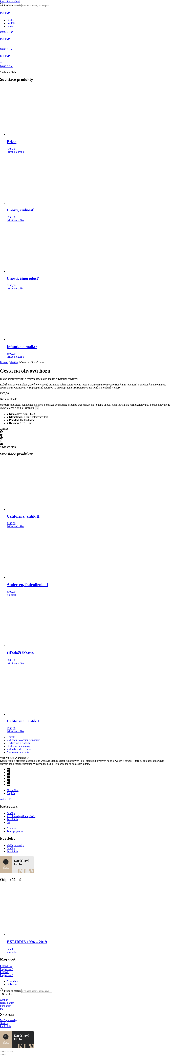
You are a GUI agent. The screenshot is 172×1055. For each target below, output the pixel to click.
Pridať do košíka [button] (15, 151)
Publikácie (5, 1026)
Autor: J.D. (6, 799)
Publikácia (5, 1005)
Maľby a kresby (8, 1020)
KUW (5, 13)
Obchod (9, 994)
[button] (86, 431)
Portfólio (9, 1014)
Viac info (11, 594)
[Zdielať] (8, 1051)
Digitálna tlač (7, 1002)
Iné (1, 1008)
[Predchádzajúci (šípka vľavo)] (1, 1054)
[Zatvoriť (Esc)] (11, 1051)
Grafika (4, 999)
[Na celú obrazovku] (4, 1051)
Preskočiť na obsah (10, 1)
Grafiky (14, 362)
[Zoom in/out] (1, 1051)
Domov (4, 362)
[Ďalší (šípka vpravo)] (4, 1054)
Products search (12, 5)
